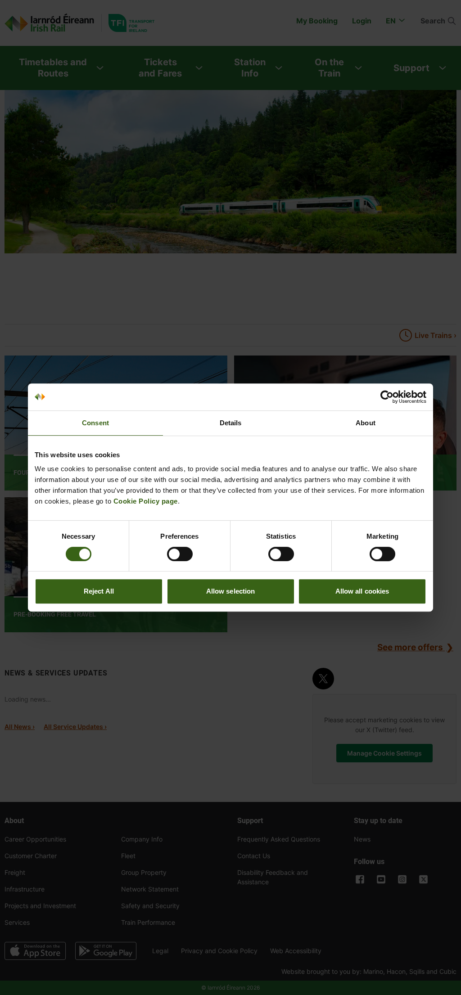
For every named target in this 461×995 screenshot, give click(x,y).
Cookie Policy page (145, 501)
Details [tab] (231, 423)
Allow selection (230, 591)
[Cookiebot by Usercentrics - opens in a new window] (387, 397)
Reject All (99, 591)
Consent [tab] (95, 423)
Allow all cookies (362, 591)
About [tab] (365, 423)
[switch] (180, 554)
